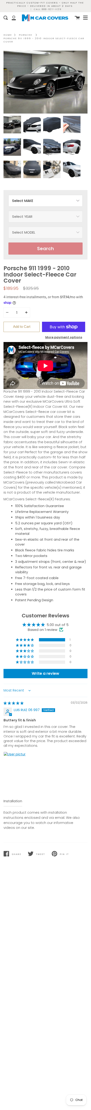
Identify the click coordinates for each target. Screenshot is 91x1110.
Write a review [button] (45, 673)
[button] (25, 639)
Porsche (25, 34)
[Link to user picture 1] (15, 763)
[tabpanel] (46, 82)
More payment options (63, 337)
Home (8, 34)
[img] (14, 703)
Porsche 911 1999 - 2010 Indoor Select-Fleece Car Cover (44, 40)
